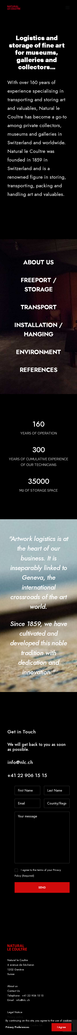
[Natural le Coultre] (13, 8)
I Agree (61, 1027)
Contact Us (13, 991)
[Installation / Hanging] (38, 329)
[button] (67, 7)
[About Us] (38, 262)
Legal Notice (14, 1012)
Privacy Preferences (17, 1027)
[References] (38, 369)
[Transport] (38, 307)
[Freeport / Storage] (38, 285)
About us (12, 986)
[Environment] (38, 352)
